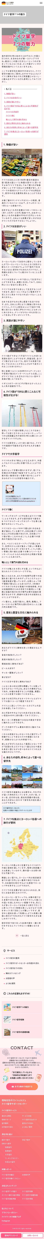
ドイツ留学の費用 (12, 958)
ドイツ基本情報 (27, 1199)
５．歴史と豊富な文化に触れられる (17, 123)
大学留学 (8, 1154)
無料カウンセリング (13, 973)
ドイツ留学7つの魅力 (9, 1191)
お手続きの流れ (7, 1127)
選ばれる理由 (6, 1116)
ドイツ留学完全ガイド (29, 1119)
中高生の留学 (10, 1162)
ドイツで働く (10, 115)
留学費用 (5, 1123)
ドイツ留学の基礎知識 (30, 1195)
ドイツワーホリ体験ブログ (11, 1217)
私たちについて (7, 1208)
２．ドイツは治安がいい (13, 98)
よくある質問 (10, 983)
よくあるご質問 (27, 1127)
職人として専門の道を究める (16, 119)
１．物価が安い (9, 94)
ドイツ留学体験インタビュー (11, 1178)
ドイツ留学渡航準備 (9, 1199)
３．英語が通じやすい (12, 102)
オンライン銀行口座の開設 (11, 1195)
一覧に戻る (24, 936)
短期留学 (8, 1147)
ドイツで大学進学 (12, 112)
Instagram (6, 1221)
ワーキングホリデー (12, 1158)
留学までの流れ (27, 1123)
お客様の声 (10, 978)
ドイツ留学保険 (27, 1191)
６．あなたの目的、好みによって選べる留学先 (21, 127)
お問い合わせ (32, 1235)
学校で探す (26, 1140)
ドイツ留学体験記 (8, 1175)
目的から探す (6, 1143)
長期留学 (8, 1151)
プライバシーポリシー (9, 1212)
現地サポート (6, 1119)
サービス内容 (26, 1116)
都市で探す (6, 1140)
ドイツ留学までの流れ (14, 968)
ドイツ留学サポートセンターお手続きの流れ (22, 963)
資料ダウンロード (11, 1235)
